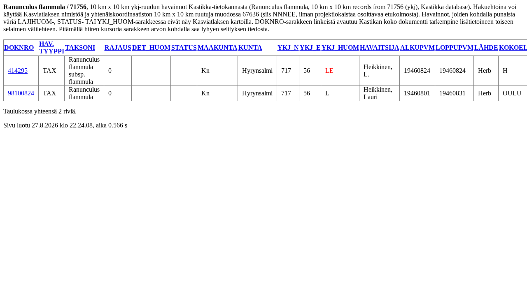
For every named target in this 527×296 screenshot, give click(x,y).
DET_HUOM (151, 47)
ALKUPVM (417, 47)
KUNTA (250, 47)
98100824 (21, 93)
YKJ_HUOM (340, 47)
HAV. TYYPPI (51, 47)
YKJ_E (310, 47)
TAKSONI (80, 47)
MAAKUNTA (218, 47)
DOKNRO (19, 47)
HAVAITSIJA (379, 47)
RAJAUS (118, 47)
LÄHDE (486, 47)
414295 (18, 70)
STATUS (184, 47)
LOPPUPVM (454, 47)
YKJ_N (288, 47)
